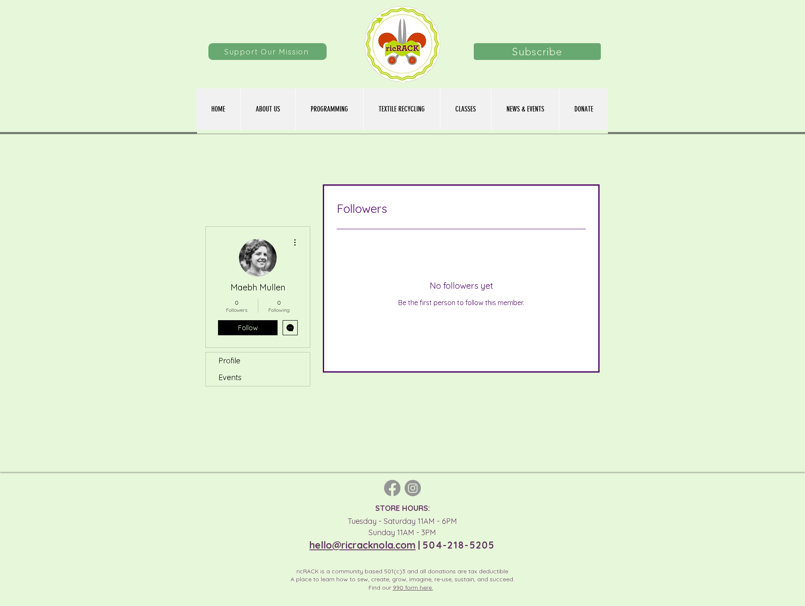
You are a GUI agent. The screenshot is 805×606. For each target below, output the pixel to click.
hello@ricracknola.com (362, 545)
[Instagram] (413, 488)
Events (230, 377)
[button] (329, 109)
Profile (229, 360)
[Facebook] (392, 488)
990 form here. (413, 587)
